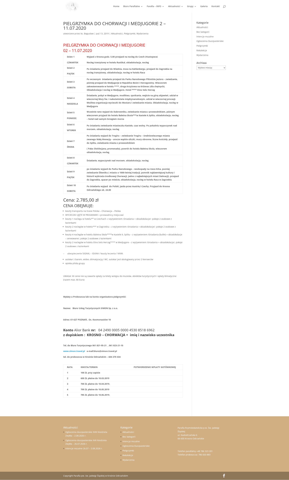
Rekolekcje (201, 50)
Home (116, 6)
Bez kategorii (202, 31)
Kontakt (215, 6)
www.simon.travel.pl (74, 351)
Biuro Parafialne (131, 6)
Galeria (204, 6)
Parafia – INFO (154, 6)
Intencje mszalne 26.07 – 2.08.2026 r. (84, 448)
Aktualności (174, 6)
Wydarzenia (142, 33)
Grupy (190, 6)
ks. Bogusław (87, 33)
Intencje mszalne (205, 36)
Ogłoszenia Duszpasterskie (210, 41)
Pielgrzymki (129, 33)
